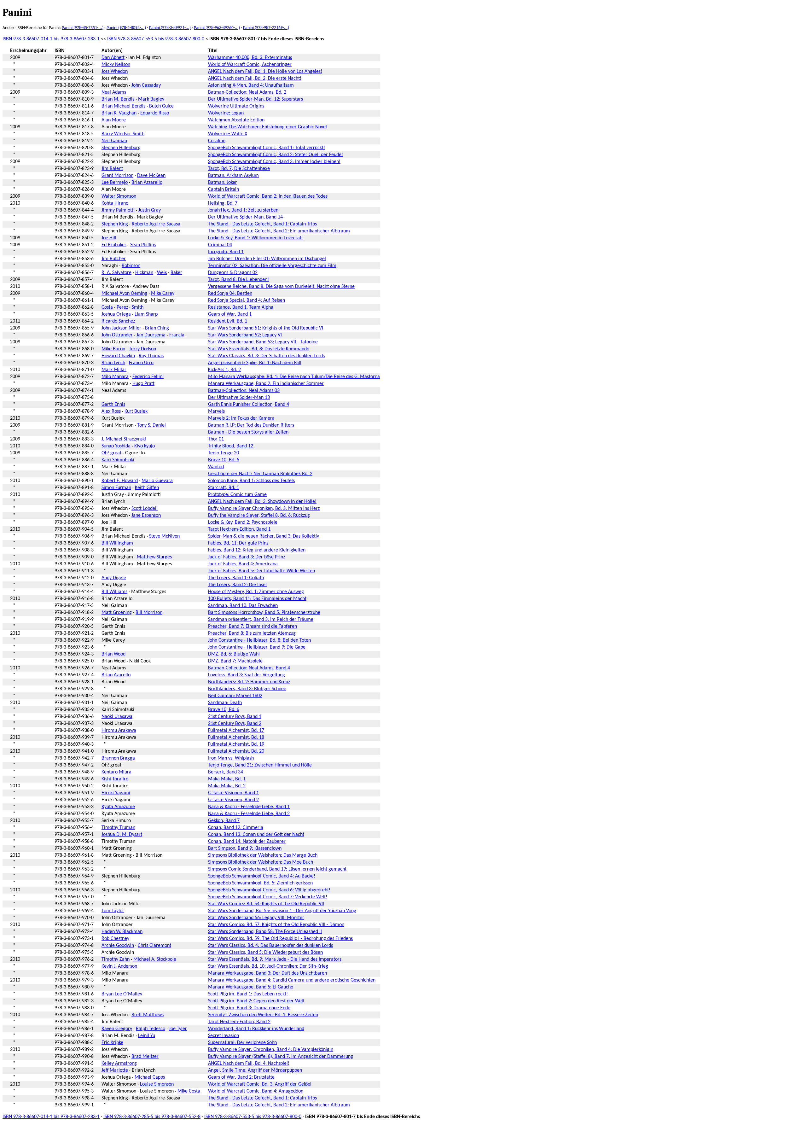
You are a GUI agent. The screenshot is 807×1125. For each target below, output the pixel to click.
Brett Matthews (147, 1014)
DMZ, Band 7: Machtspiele (235, 661)
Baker (176, 272)
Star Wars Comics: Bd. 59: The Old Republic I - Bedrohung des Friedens (280, 938)
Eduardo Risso (154, 113)
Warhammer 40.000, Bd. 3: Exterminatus (250, 57)
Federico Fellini (148, 376)
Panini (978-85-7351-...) (82, 28)
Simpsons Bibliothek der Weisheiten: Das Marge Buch (262, 855)
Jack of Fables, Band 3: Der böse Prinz (246, 557)
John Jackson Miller (121, 328)
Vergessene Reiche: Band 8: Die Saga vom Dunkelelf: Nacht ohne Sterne (281, 286)
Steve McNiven (164, 536)
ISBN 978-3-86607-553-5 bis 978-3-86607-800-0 (155, 39)
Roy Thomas (151, 355)
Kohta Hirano (115, 203)
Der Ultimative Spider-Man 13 (239, 397)
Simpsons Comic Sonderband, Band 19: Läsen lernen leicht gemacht (277, 869)
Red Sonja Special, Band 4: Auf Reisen (246, 300)
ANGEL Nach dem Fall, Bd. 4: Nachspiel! (248, 1063)
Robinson (131, 265)
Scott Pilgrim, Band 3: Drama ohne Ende (249, 1008)
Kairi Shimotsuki (118, 460)
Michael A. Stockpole (154, 959)
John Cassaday (146, 85)
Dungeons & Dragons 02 (233, 272)
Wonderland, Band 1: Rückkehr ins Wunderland (256, 1028)
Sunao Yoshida (116, 446)
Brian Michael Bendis (123, 106)
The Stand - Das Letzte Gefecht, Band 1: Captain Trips (262, 224)
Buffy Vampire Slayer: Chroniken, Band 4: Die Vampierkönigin (270, 1049)
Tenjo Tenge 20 (223, 453)
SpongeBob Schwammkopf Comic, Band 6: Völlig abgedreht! (269, 890)
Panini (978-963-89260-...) (217, 28)
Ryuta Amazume (118, 806)
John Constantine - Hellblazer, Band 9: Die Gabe (256, 647)
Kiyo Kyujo (144, 446)
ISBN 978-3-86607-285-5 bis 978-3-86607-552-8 (151, 1116)
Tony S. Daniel (151, 425)
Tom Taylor (113, 910)
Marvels (216, 411)
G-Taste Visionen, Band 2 (233, 799)
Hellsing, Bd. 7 (222, 203)
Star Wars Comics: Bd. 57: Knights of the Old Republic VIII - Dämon (276, 924)
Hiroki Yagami (116, 793)
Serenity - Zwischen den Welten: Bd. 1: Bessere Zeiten (263, 1014)
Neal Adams (114, 92)
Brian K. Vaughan (119, 113)
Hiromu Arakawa (119, 730)
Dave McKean (151, 175)
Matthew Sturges (154, 557)
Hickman (144, 272)
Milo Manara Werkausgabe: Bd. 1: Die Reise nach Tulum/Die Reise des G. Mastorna (294, 376)
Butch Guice (161, 106)
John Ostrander (117, 335)
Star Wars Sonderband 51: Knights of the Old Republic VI (265, 328)
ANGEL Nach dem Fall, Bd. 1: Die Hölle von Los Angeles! (265, 71)
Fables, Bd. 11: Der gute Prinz (238, 543)
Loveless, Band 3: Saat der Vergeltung (246, 675)
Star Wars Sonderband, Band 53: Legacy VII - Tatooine (263, 342)
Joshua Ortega (116, 314)
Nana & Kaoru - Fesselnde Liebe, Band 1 (249, 806)
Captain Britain (223, 189)
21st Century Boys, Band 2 (234, 723)
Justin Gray (149, 210)
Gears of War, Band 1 (230, 314)
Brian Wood (113, 654)
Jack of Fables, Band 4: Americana (243, 564)
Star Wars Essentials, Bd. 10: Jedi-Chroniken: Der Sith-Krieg (268, 966)
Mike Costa (188, 1091)
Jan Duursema (150, 335)
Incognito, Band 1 (226, 251)
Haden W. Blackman (122, 931)
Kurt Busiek (136, 411)
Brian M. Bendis (118, 99)
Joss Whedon (115, 71)
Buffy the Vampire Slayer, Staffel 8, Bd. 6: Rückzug (259, 515)
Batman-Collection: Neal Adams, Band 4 (249, 668)
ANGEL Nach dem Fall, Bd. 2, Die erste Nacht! (254, 78)
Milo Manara (115, 376)
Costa (107, 307)
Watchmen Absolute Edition (236, 120)
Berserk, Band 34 (225, 772)
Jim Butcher (114, 258)
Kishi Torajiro (115, 779)
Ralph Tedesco (150, 1028)
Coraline (216, 140)
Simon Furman (116, 487)
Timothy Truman (118, 827)
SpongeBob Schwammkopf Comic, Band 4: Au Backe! (261, 876)
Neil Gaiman (114, 140)
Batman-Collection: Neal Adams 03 (244, 390)
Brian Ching (157, 328)
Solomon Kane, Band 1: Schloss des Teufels (251, 480)
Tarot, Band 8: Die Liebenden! (238, 279)
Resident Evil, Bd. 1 (227, 321)
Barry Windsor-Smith (123, 134)
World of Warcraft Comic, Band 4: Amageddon (255, 1091)
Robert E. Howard (120, 480)
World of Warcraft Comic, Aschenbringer (250, 64)
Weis (162, 272)
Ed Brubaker (114, 245)
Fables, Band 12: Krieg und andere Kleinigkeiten (256, 550)
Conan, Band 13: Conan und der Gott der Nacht (256, 834)
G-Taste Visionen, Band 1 (233, 793)
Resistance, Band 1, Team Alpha (240, 307)
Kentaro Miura (116, 772)
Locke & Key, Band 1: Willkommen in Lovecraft (255, 238)
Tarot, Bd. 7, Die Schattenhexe (239, 168)
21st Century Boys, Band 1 (234, 716)
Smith (137, 307)
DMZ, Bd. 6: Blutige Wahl (234, 654)
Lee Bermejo (115, 182)
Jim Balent (112, 168)
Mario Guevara (157, 480)
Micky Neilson (116, 64)
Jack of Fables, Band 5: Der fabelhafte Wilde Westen (261, 571)
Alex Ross (111, 411)
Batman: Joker (222, 182)
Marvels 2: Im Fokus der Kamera (241, 418)
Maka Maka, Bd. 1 (227, 779)
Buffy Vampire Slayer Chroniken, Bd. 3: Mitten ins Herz (264, 508)
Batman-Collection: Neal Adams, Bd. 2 (247, 92)
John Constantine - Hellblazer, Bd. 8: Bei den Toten (259, 640)
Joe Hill (109, 238)
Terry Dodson (142, 349)
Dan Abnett (113, 57)
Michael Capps (150, 1077)
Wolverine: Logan (226, 113)
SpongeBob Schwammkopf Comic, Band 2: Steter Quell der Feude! (275, 154)
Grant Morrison (117, 175)
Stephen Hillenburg (121, 147)
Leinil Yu (146, 1035)
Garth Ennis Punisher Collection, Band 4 (248, 404)
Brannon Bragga (118, 758)
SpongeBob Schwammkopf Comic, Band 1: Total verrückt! (266, 147)
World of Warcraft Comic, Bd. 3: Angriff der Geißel (259, 1084)
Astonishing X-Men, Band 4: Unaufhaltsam (251, 85)
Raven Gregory (117, 1028)
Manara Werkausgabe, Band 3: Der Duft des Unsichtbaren (267, 973)
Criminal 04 (220, 245)
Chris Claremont (154, 945)
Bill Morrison (149, 612)
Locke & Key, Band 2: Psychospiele (242, 522)
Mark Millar (114, 369)
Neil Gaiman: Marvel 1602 (235, 695)
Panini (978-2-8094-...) (126, 28)
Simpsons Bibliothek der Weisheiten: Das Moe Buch (260, 862)
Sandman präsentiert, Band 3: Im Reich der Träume (260, 619)
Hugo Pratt (143, 383)
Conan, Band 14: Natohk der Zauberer (247, 841)
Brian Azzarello (146, 182)
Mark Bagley (151, 99)
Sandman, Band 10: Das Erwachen (243, 605)
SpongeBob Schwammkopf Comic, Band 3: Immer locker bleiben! (274, 161)
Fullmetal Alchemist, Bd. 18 (236, 737)
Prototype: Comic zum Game (237, 494)
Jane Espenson (146, 515)
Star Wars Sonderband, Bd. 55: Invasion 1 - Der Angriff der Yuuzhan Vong (282, 910)
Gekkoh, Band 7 (224, 820)
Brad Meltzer (145, 1056)
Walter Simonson (119, 196)
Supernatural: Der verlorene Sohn (242, 1042)
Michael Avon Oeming (124, 293)
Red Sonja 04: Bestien (230, 293)
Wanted (216, 466)
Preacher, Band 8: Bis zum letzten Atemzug (252, 633)
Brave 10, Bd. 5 (223, 460)
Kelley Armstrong (119, 1063)
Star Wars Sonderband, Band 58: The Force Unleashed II (265, 931)
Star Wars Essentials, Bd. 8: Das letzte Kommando (258, 349)
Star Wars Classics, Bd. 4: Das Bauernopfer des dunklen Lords (270, 945)
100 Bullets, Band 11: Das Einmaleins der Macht (257, 598)
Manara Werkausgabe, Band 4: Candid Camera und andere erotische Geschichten (291, 980)
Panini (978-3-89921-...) (170, 28)
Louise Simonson (157, 1084)
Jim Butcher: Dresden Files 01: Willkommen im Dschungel (267, 258)
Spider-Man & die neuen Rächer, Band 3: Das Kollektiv (263, 536)
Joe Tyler (178, 1028)
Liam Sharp (146, 314)
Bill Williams (114, 591)
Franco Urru (141, 362)
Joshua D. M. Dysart (122, 834)
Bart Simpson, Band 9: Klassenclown (245, 848)
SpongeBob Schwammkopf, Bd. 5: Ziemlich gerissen (260, 883)
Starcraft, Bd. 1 (223, 487)
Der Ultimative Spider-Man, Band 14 (245, 217)
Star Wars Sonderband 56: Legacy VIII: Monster (256, 917)
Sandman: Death (225, 702)
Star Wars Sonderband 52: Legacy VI (245, 335)
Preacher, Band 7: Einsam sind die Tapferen (252, 626)
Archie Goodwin (118, 945)
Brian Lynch (113, 362)
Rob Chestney (115, 938)
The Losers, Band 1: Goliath (236, 577)
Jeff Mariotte (115, 1070)
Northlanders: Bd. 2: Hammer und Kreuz (249, 682)
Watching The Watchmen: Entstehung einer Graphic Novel (267, 127)
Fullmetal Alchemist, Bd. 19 (236, 744)
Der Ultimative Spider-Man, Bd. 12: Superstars (255, 99)
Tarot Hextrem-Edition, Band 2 (239, 1021)
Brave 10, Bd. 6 (223, 709)
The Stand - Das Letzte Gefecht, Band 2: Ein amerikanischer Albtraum (279, 231)
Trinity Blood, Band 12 (230, 446)
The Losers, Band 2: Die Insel (237, 584)
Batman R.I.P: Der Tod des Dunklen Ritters (251, 425)
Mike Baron (113, 349)
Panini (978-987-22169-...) (266, 28)
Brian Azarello (116, 675)
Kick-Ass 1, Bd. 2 (224, 369)
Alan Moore (114, 120)
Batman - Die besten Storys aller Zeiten (248, 432)
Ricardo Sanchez (118, 321)
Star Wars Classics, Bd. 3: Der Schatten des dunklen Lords (266, 355)
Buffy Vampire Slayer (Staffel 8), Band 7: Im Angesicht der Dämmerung (280, 1056)
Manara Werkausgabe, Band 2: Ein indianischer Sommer (266, 383)
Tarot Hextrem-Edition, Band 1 (239, 529)
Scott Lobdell (144, 508)
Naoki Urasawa (117, 716)
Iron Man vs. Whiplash (231, 758)
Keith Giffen (147, 487)
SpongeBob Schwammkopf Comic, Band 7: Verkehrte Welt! (267, 897)
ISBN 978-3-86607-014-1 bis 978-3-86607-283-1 (51, 39)
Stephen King (115, 224)
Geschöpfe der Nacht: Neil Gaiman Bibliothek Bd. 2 (260, 473)
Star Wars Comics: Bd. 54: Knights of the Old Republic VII (266, 903)
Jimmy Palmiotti (118, 210)
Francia (176, 335)
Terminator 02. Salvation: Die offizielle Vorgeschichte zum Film (272, 265)
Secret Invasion (223, 1035)
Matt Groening (117, 612)
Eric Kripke (112, 1042)
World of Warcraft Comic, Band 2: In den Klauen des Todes (268, 196)
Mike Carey (162, 293)
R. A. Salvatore (116, 272)
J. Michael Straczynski (124, 439)
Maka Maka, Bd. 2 (227, 786)
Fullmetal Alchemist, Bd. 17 (236, 730)
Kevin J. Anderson (119, 966)
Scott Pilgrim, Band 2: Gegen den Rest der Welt (256, 1001)
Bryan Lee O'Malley (122, 994)
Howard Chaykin (118, 355)
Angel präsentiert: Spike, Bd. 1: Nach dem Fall (254, 362)
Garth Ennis (113, 404)
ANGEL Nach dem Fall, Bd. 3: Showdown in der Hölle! (262, 501)
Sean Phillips (143, 245)
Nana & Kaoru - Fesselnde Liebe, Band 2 (249, 813)
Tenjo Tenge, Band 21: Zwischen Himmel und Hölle (260, 765)
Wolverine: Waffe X (227, 134)
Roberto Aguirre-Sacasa (156, 224)
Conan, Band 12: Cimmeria (235, 827)
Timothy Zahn (116, 959)
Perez (122, 307)
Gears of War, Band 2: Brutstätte (241, 1077)
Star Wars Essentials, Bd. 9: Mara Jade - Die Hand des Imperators (274, 959)
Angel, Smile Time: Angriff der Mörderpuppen (255, 1070)
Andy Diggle (114, 577)
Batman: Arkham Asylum (233, 175)
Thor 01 (216, 439)
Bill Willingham (117, 543)
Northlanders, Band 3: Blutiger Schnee (247, 688)
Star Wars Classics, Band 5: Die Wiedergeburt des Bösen (265, 952)
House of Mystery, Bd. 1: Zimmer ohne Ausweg (256, 591)
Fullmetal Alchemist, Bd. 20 (236, 751)
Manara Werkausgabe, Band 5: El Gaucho (250, 987)
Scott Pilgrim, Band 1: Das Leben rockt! (248, 994)
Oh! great (111, 453)
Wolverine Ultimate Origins (236, 106)
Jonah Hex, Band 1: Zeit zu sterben (243, 210)
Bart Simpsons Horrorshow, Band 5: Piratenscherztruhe (264, 612)
